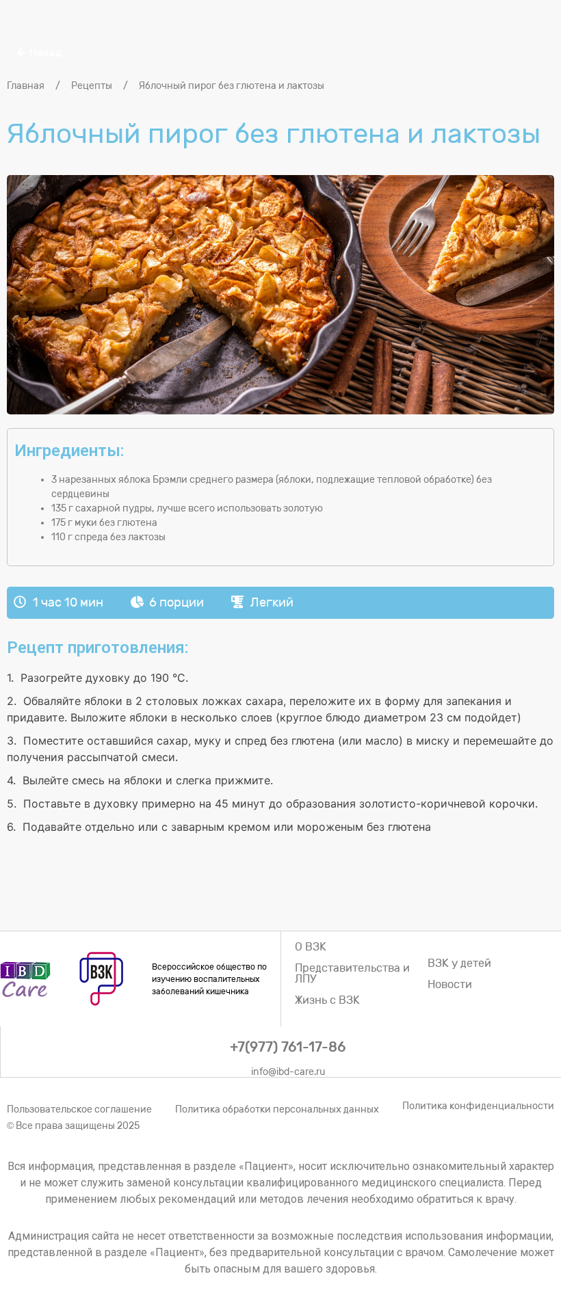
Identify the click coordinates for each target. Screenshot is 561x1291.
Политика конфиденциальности (478, 1106)
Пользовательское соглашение (79, 1109)
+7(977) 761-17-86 (287, 1047)
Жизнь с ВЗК (327, 1000)
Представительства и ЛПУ (352, 973)
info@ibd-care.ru (288, 1072)
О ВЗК (310, 946)
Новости (450, 984)
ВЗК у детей (459, 963)
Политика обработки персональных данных (277, 1109)
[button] (39, 53)
